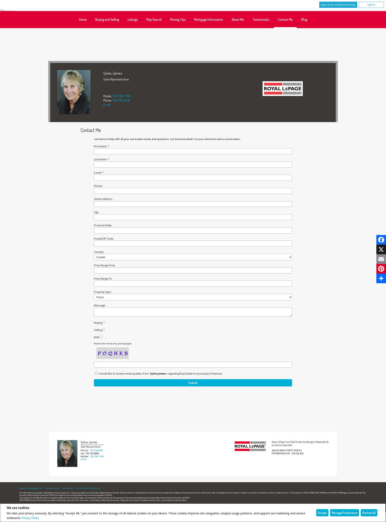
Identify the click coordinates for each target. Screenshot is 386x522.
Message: (100, 305)
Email (106, 105)
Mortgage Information (208, 20)
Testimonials (261, 20)
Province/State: (103, 225)
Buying (98, 322)
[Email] (381, 259)
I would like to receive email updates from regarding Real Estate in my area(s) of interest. (160, 373)
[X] (381, 249)
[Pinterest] (381, 269)
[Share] (381, 278)
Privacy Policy (30, 518)
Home (83, 20)
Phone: (98, 186)
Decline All (369, 513)
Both (97, 337)
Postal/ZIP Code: (104, 238)
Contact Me (285, 20)
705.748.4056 (121, 100)
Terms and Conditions (88, 488)
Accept (322, 513)
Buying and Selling (107, 20)
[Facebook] (381, 240)
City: (96, 212)
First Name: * (101, 146)
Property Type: (102, 292)
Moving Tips (178, 20)
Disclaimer (68, 488)
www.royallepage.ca (30, 488)
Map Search (154, 20)
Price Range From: (104, 265)
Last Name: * (101, 159)
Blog (304, 20)
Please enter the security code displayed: (113, 343)
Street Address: (103, 199)
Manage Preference (344, 513)
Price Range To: (103, 278)
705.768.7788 (121, 96)
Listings (133, 20)
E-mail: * (99, 172)
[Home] (282, 89)
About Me (238, 20)
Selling (98, 330)
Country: (99, 252)
